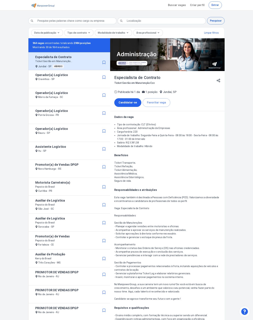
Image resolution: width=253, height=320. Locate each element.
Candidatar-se (128, 102)
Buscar (177, 5)
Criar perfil (197, 5)
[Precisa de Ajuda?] (244, 311)
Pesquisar (216, 20)
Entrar (215, 5)
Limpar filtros (211, 32)
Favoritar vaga (156, 102)
